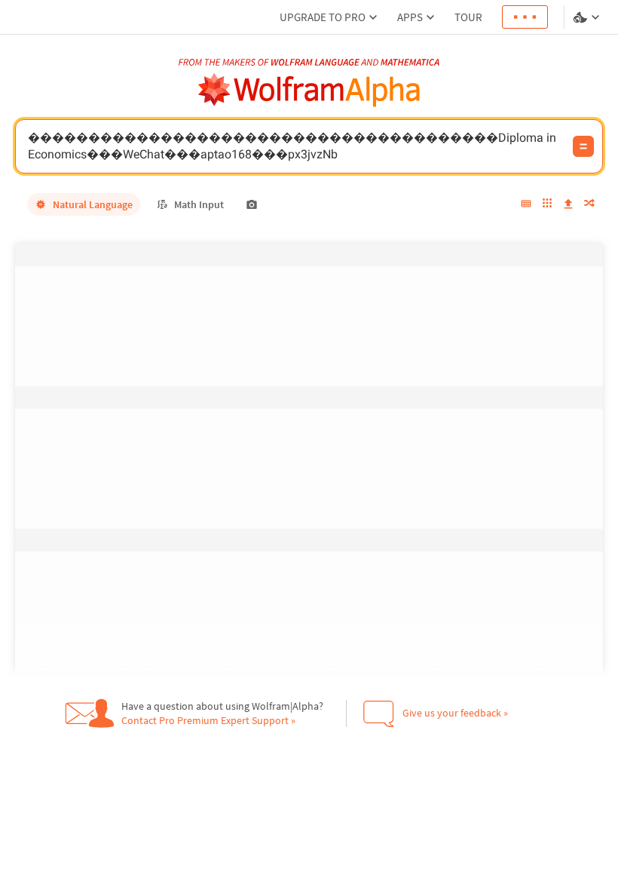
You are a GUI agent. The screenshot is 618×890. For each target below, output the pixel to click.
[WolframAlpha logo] (309, 90)
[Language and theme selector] (588, 17)
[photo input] (252, 204)
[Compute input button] (583, 146)
